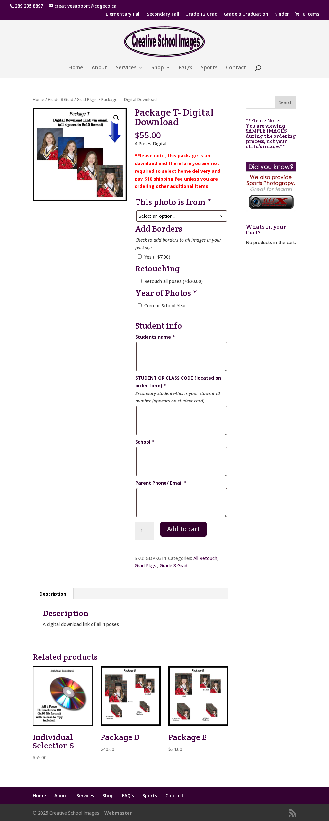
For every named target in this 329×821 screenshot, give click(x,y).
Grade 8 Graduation (246, 14)
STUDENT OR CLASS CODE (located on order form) (178, 382)
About (99, 68)
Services (126, 68)
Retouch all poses (173, 281)
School (144, 442)
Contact (236, 68)
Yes (157, 257)
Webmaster (118, 813)
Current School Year (165, 306)
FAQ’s (185, 68)
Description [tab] (53, 594)
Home (75, 68)
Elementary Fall (123, 14)
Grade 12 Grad (201, 14)
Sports (209, 68)
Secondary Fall (163, 14)
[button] (116, 118)
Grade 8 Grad (60, 99)
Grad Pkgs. (87, 99)
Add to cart (183, 529)
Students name (155, 337)
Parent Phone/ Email (160, 483)
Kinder (281, 14)
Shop (157, 68)
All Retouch (205, 558)
